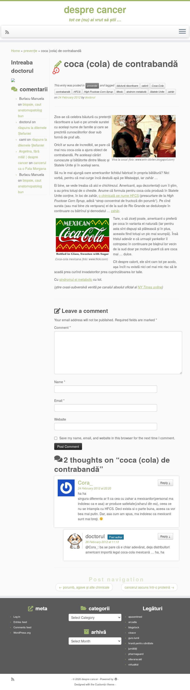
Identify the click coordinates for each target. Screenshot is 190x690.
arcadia (132, 622)
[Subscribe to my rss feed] (8, 32)
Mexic (120, 91)
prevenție (30, 50)
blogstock (133, 627)
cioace (132, 632)
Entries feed (20, 622)
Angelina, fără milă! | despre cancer (28, 157)
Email (59, 400)
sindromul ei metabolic (75, 279)
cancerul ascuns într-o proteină (149, 587)
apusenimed (135, 616)
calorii (145, 85)
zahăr (171, 91)
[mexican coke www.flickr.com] (82, 236)
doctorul (90, 97)
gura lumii (133, 638)
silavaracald (135, 659)
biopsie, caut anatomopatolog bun (30, 110)
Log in (16, 616)
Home (15, 50)
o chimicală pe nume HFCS (119, 195)
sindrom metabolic (136, 91)
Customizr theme (104, 684)
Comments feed (22, 627)
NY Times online (150, 287)
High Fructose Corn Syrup (98, 91)
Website (60, 419)
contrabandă (63, 91)
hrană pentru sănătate (140, 643)
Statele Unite (157, 91)
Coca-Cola (158, 85)
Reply (165, 483)
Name (59, 381)
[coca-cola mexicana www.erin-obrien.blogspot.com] (144, 135)
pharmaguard (135, 654)
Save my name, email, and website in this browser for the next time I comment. (117, 438)
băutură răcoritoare (127, 85)
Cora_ (85, 482)
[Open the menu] (182, 31)
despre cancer (95, 9)
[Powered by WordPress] (115, 678)
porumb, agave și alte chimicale (84, 587)
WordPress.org (22, 632)
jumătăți (132, 648)
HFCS (77, 91)
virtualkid (133, 664)
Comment (62, 327)
